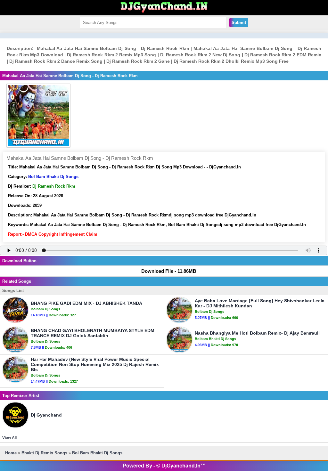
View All (9, 437)
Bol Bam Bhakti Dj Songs (53, 176)
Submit (239, 22)
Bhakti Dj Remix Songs (44, 453)
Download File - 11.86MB (168, 271)
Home (11, 453)
